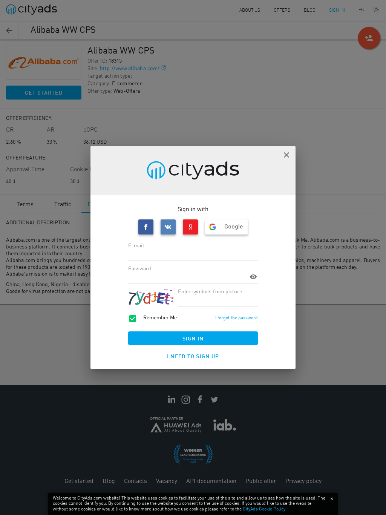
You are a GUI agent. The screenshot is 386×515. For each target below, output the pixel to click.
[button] (286, 155)
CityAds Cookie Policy (264, 509)
